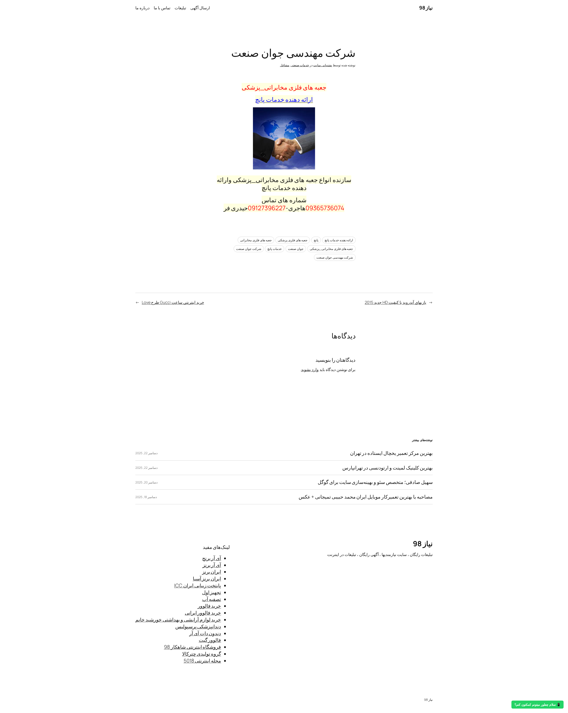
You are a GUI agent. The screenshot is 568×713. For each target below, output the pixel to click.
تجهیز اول (211, 592)
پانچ (316, 240)
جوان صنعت (296, 249)
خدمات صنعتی (300, 65)
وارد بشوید (310, 369)
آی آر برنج (211, 558)
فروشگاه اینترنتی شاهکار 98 (192, 647)
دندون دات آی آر (205, 633)
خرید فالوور (209, 606)
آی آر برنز (212, 565)
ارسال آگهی (200, 7)
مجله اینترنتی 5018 (202, 660)
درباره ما (142, 7)
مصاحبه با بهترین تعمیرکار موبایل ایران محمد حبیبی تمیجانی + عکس (366, 497)
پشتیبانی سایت (322, 65)
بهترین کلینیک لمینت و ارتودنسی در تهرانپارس (387, 468)
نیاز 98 (426, 7)
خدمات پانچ (274, 249)
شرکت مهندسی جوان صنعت (334, 257)
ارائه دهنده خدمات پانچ (339, 240)
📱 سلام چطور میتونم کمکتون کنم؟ (537, 704)
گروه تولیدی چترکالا (201, 653)
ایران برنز (211, 571)
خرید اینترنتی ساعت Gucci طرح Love (173, 302)
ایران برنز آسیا (207, 578)
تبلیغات (180, 7)
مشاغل (284, 65)
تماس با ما (162, 7)
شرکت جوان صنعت (248, 249)
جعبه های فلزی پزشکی (293, 240)
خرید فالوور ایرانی (203, 612)
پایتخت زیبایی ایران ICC (197, 585)
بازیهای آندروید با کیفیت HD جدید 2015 (395, 302)
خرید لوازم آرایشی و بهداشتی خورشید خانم (178, 619)
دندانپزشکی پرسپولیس (198, 626)
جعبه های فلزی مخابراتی (256, 240)
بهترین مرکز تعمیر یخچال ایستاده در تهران (391, 453)
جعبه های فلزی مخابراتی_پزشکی (331, 249)
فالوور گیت (210, 640)
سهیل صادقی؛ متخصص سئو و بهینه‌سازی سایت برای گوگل (375, 482)
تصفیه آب (211, 599)
